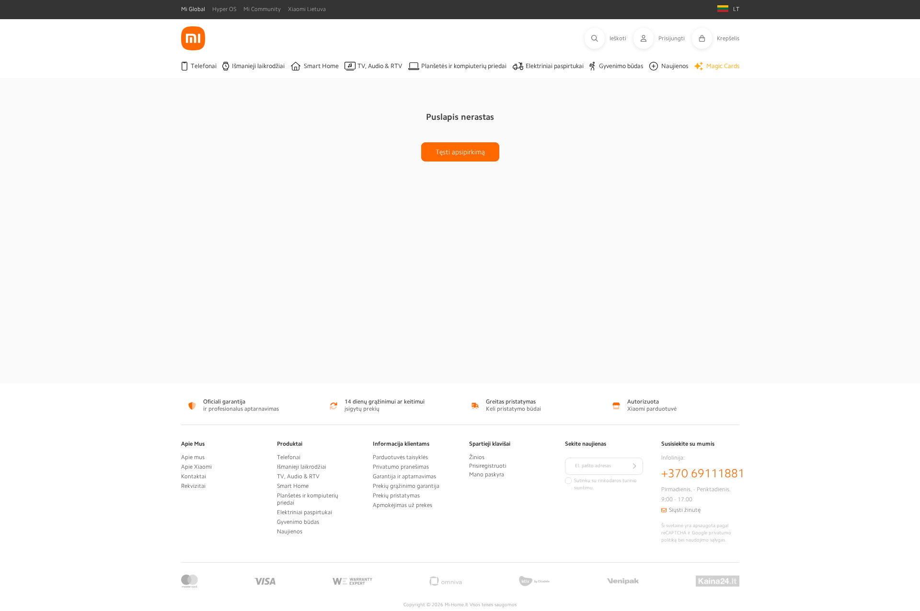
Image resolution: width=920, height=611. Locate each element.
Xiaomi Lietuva (307, 9)
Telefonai (288, 457)
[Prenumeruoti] (634, 466)
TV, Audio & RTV (298, 476)
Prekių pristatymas (396, 495)
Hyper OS (224, 9)
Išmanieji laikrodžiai (301, 467)
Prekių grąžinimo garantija (406, 486)
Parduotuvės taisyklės (400, 457)
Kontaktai (193, 476)
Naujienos (289, 531)
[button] (609, 38)
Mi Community (262, 9)
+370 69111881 (703, 473)
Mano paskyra (486, 474)
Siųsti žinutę (685, 510)
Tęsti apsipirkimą (460, 152)
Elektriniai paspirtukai (304, 512)
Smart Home (293, 486)
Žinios (476, 457)
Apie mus (193, 457)
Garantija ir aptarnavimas (404, 476)
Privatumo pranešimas (401, 467)
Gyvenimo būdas (298, 522)
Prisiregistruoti (487, 466)
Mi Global (193, 9)
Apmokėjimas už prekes (402, 505)
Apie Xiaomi (196, 467)
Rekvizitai (193, 486)
